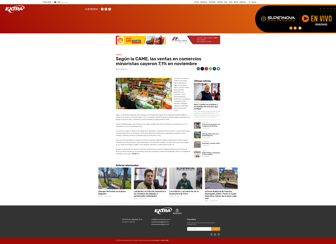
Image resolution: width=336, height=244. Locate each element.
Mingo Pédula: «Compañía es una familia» (211, 153)
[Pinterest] (206, 68)
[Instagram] (105, 9)
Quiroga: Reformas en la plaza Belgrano (210, 134)
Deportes (204, 150)
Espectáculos (205, 122)
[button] (251, 2)
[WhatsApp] (210, 68)
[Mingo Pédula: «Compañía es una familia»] (197, 153)
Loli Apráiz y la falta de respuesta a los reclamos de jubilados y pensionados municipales (150, 193)
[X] (109, 9)
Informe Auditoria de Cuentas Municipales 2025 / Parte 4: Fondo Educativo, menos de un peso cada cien (221, 194)
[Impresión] (214, 68)
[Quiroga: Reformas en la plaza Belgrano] (197, 135)
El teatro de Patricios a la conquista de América (211, 125)
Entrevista (196, 102)
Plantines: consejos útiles (211, 143)
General (119, 54)
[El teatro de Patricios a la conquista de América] (197, 125)
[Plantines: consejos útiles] (197, 144)
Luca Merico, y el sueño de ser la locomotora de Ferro (184, 192)
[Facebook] (102, 9)
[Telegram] (218, 68)
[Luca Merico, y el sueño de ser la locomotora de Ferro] (185, 178)
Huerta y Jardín (205, 141)
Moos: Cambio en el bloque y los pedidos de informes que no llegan (206, 106)
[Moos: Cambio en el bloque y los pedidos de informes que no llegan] (207, 91)
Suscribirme (216, 229)
